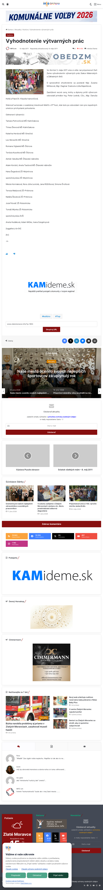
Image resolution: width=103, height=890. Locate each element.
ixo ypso (19, 778)
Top (58, 316)
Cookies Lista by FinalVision (15, 881)
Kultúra (25, 30)
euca (18, 767)
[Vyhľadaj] (3, 5)
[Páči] (7, 254)
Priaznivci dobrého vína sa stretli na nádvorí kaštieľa (51, 373)
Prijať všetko (58, 875)
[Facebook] (64, 340)
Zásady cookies (12, 869)
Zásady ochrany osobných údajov (85, 881)
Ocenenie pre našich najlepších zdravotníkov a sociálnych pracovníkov (19, 506)
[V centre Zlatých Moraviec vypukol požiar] (60, 712)
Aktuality (18, 30)
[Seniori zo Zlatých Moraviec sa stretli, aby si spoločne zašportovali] (60, 724)
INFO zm (13, 49)
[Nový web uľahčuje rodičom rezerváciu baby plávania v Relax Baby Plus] (60, 700)
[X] (70, 340)
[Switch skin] (91, 5)
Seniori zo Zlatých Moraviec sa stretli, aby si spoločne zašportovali (82, 723)
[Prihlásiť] (7, 5)
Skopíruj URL (51, 329)
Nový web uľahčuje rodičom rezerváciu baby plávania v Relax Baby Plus (83, 700)
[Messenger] (82, 340)
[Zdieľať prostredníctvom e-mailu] (88, 340)
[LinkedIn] (76, 340)
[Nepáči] (14, 254)
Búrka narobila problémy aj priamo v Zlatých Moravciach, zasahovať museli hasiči (26, 726)
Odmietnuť (37, 875)
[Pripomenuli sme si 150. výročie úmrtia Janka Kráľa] (83, 493)
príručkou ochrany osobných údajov (62, 417)
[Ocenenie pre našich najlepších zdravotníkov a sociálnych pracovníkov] (20, 493)
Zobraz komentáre (51, 524)
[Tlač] (94, 340)
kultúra (46, 316)
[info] (51, 4)
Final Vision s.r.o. (26, 883)
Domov (10, 30)
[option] (51, 373)
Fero (18, 756)
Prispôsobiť (15, 875)
